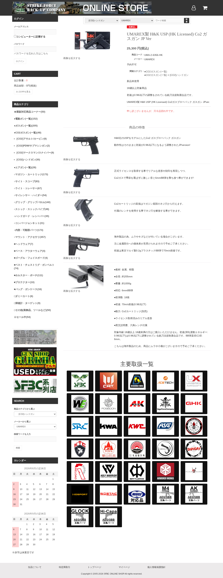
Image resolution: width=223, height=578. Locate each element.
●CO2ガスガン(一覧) (155, 71)
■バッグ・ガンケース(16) (28, 289)
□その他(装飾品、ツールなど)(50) (32, 310)
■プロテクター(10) (24, 282)
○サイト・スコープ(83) (26, 181)
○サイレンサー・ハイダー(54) (30, 195)
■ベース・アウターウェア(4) (29, 251)
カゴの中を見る (23, 91)
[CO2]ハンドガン (179, 75)
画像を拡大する (71, 58)
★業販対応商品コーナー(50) (29, 111)
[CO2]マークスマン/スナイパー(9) (35, 152)
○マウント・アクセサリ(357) (30, 237)
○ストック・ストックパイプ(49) (31, 209)
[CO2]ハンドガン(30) (28, 159)
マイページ (124, 567)
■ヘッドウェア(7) (23, 244)
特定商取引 (64, 567)
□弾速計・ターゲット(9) (27, 303)
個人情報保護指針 (156, 567)
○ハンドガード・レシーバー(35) (31, 216)
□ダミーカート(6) (23, 296)
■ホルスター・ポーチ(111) (28, 275)
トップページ (94, 567)
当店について (34, 567)
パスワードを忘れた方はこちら (31, 53)
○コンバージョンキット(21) (29, 223)
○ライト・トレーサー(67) (28, 188)
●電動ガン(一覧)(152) (26, 118)
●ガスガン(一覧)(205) (26, 125)
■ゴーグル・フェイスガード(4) (31, 257)
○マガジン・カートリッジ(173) (31, 174)
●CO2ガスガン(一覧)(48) (27, 132)
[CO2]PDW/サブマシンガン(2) (33, 145)
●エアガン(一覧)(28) (25, 167)
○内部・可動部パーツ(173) (28, 230)
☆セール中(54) (22, 317)
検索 (186, 20)
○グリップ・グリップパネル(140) (32, 202)
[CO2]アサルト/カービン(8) (32, 138)
